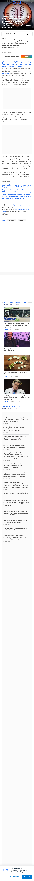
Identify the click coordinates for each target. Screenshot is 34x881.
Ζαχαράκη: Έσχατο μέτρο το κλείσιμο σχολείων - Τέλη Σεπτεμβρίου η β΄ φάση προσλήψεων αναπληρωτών (15, 474)
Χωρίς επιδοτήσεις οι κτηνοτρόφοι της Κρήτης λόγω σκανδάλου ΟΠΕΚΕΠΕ (16, 186)
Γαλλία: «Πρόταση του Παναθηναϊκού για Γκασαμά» (15, 493)
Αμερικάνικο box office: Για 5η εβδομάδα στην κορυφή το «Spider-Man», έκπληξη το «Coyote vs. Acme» (15, 537)
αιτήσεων (5, 73)
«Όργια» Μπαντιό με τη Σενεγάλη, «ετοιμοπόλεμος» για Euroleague (14, 446)
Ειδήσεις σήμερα (18, 205)
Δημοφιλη (11, 414)
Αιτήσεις (22, 220)
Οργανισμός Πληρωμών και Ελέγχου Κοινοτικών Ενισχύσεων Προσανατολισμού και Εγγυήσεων (17, 64)
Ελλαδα (6, 352)
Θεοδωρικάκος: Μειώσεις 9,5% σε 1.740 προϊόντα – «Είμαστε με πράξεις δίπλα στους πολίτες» (15, 419)
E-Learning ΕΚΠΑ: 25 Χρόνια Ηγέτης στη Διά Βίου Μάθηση (15, 529)
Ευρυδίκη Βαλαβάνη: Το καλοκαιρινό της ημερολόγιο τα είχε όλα (15, 521)
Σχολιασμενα (22, 414)
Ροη (4, 414)
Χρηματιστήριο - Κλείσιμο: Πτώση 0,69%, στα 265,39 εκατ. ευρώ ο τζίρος (16, 190)
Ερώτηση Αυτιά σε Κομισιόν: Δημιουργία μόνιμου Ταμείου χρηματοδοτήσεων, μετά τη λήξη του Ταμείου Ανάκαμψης (15, 455)
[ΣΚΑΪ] (17, 2)
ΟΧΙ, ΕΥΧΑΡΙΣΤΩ (15, 877)
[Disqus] (17, 248)
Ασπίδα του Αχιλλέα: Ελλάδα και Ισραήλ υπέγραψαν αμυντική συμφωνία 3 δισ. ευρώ (13, 465)
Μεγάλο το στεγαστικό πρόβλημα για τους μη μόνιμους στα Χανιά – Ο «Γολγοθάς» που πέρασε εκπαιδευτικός (17, 196)
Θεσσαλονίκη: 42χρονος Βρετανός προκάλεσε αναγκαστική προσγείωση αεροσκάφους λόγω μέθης (15, 438)
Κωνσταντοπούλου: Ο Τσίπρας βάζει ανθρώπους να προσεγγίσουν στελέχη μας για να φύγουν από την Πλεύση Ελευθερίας (16, 503)
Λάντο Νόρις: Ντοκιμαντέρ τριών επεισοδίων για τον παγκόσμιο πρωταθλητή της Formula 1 (14, 428)
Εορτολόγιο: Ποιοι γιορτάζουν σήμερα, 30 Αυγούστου (16, 373)
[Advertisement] (17, 288)
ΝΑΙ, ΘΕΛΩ (27, 877)
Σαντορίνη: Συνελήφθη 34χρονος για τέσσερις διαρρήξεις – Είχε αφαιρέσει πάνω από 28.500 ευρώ (15, 513)
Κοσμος (6, 329)
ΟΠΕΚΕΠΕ (12, 220)
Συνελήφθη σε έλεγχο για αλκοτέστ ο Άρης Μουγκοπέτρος (16, 349)
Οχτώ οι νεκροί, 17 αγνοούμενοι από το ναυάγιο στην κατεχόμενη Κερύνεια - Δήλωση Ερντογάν (16, 325)
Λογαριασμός (31, 2)
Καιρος (27, 2)
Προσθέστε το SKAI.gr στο (16, 56)
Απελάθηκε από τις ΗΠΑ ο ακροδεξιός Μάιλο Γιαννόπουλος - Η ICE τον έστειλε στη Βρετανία (17, 397)
